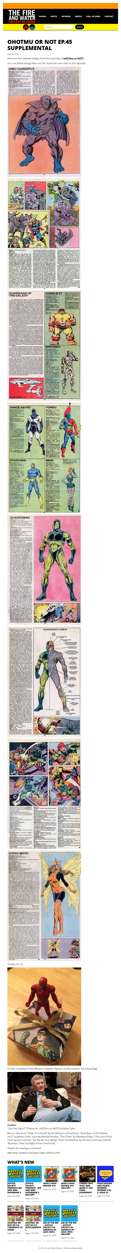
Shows (42, 16)
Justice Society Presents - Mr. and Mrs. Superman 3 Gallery (33, 1189)
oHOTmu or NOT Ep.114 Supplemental (33, 1226)
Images (42, 1152)
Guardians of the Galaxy (28, 1152)
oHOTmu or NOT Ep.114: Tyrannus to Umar (14, 1226)
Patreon (66, 16)
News (31, 16)
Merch (78, 16)
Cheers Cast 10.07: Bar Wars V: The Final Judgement (86, 1188)
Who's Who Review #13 (50, 1184)
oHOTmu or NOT (53, 1152)
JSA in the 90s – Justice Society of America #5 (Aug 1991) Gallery (68, 1228)
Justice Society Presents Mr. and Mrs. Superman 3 (14, 1188)
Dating (15, 1152)
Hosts (54, 16)
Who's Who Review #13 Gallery (68, 1185)
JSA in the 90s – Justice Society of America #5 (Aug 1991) (50, 1227)
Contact (109, 16)
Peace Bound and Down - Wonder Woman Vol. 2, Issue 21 (104, 1188)
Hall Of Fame (93, 16)
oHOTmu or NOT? (73, 58)
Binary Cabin (77, 1248)
